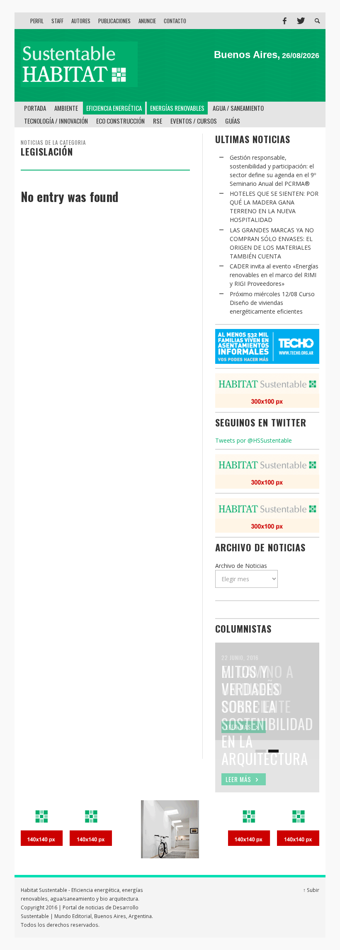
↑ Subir (311, 890)
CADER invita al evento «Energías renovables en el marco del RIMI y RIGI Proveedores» (274, 274)
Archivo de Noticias (241, 566)
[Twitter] (300, 20)
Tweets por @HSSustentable (253, 440)
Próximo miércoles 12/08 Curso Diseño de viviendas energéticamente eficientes (272, 302)
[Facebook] (284, 20)
